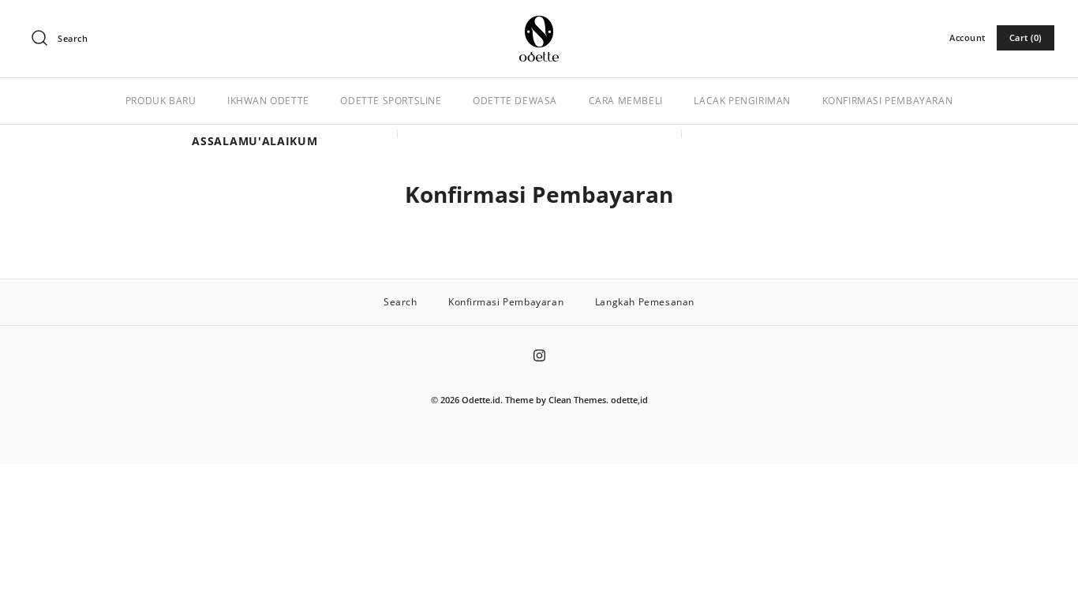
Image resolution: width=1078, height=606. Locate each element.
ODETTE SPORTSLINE (390, 100)
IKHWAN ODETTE (268, 100)
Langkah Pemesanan (644, 302)
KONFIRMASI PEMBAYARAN (887, 100)
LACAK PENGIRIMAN (742, 100)
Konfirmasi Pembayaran (505, 302)
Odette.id (481, 400)
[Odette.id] (539, 24)
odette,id (629, 400)
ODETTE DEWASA (515, 100)
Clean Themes (577, 400)
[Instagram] (539, 355)
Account (967, 37)
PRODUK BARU (161, 100)
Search (400, 302)
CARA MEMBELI (626, 100)
